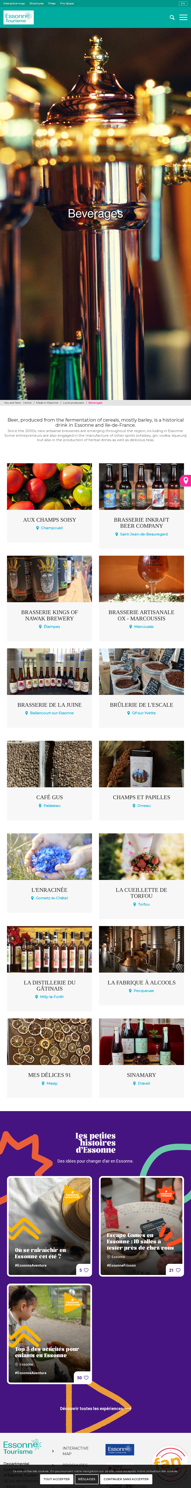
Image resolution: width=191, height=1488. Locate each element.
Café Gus (49, 797)
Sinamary (141, 1075)
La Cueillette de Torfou (141, 893)
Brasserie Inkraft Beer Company (141, 523)
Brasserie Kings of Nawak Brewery (49, 615)
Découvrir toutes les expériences (91, 1408)
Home (27, 402)
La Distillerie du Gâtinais (49, 986)
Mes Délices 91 (49, 1075)
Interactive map (14, 3)
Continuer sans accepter (126, 1479)
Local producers (73, 402)
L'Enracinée (49, 890)
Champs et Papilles (141, 797)
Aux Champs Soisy (49, 520)
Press (51, 3)
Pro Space (67, 3)
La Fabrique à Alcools (142, 983)
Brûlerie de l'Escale (141, 705)
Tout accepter (57, 1479)
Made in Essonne (47, 402)
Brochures (37, 3)
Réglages (86, 1479)
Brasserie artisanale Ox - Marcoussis (141, 615)
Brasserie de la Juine (49, 705)
